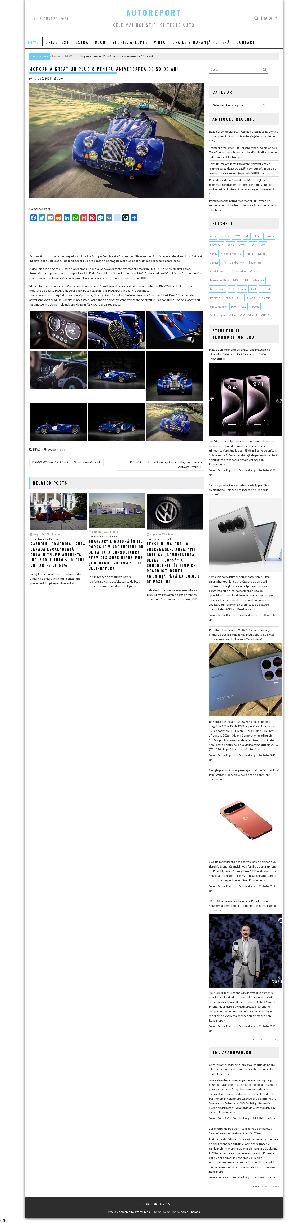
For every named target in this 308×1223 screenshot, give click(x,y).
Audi (213, 236)
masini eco (216, 271)
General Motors (231, 253)
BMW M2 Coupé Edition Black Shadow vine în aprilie (68, 462)
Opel (253, 289)
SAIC (240, 297)
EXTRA (82, 42)
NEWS (33, 42)
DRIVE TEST (57, 42)
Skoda (251, 297)
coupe (52, 449)
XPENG (265, 315)
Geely (213, 253)
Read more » (217, 464)
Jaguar (214, 262)
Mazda (254, 271)
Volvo (232, 315)
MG (235, 280)
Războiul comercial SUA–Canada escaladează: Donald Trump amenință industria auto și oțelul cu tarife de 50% (243, 136)
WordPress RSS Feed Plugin (270, 1040)
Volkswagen (217, 315)
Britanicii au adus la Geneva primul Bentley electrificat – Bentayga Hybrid (166, 464)
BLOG (100, 42)
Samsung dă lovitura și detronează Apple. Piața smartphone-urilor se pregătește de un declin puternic (239, 489)
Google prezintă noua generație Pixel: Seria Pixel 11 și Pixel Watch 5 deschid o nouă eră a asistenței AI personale (244, 774)
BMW (236, 236)
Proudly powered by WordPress (129, 1212)
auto (60, 78)
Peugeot (265, 289)
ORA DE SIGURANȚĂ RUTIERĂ (201, 42)
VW (242, 315)
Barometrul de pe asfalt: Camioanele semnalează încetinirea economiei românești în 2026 (240, 1131)
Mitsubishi (258, 280)
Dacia (230, 245)
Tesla (243, 306)
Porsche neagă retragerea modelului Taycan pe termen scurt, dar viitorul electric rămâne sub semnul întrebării (243, 205)
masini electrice (236, 271)
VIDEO (160, 42)
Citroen (269, 236)
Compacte (216, 245)
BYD (246, 236)
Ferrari (242, 245)
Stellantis (264, 297)
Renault (228, 297)
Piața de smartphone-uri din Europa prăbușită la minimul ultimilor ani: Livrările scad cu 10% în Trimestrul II (240, 354)
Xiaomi (252, 315)
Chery (257, 236)
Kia (224, 262)
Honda (249, 253)
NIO (231, 289)
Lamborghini (237, 262)
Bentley (224, 236)
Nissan (242, 289)
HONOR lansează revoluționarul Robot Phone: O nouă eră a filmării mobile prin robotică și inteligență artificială (242, 905)
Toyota (254, 306)
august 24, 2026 (42, 534)
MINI (245, 280)
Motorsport (217, 289)
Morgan (61, 449)
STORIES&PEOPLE (130, 42)
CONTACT (246, 42)
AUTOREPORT (154, 12)
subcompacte (218, 306)
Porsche (215, 297)
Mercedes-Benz (219, 280)
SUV (233, 306)
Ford (263, 245)
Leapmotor (256, 262)
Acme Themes (190, 1212)
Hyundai (262, 253)
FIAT (253, 245)
